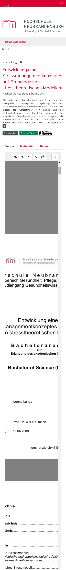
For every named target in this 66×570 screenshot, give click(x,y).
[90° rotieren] (42, 157)
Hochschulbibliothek (14, 41)
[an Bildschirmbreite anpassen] (29, 157)
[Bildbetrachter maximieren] (54, 157)
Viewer (9, 146)
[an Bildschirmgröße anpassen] (35, 157)
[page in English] (7, 6)
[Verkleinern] (22, 157)
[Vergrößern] (15, 157)
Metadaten (27, 146)
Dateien (45, 146)
